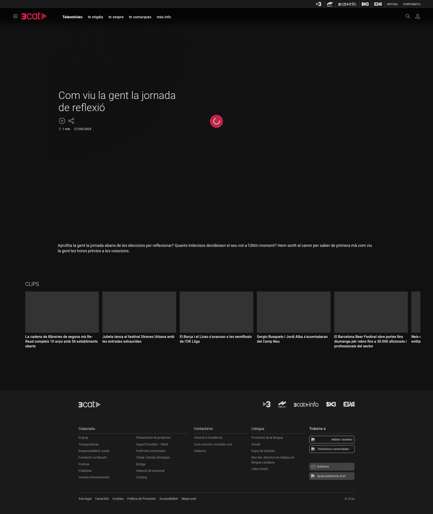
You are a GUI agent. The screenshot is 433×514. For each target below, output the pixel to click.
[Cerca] (410, 16)
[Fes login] (417, 16)
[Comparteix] (71, 120)
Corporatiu (411, 4)
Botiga (392, 4)
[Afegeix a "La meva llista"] (62, 120)
